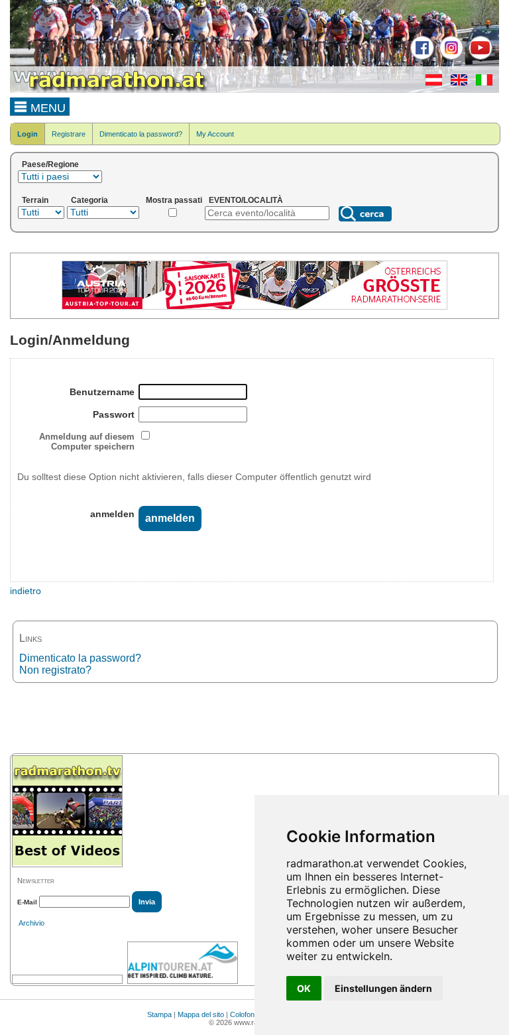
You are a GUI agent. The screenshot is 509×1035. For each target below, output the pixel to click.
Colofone (244, 1014)
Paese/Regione (50, 164)
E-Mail (27, 902)
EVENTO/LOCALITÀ (246, 200)
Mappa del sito (201, 1014)
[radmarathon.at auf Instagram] (449, 57)
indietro (25, 590)
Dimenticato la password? (140, 134)
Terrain (35, 200)
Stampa (159, 1014)
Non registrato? (55, 670)
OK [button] (304, 988)
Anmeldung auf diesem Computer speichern (87, 442)
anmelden (112, 514)
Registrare (68, 134)
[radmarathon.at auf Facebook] (420, 57)
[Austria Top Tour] (254, 307)
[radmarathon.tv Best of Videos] (67, 811)
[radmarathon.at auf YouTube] (478, 57)
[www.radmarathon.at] (109, 90)
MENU (46, 108)
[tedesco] (430, 83)
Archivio (31, 923)
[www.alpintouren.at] (182, 963)
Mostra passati (174, 200)
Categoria (89, 200)
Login (27, 134)
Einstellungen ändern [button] (383, 988)
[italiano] (480, 83)
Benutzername (102, 392)
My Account (215, 134)
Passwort (114, 414)
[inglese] (455, 83)
